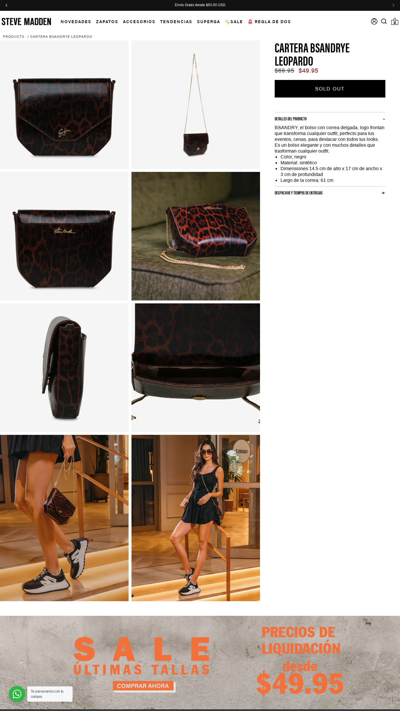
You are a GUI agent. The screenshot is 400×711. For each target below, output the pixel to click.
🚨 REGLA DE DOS (269, 21)
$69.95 (284, 70)
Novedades (76, 21)
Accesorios (139, 21)
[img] (384, 21)
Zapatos (107, 21)
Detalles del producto (291, 118)
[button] (73, 21)
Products (13, 36)
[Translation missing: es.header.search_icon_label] (384, 21)
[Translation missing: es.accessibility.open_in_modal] (64, 104)
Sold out (330, 89)
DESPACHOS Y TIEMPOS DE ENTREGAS (299, 192)
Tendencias (176, 21)
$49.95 (308, 70)
